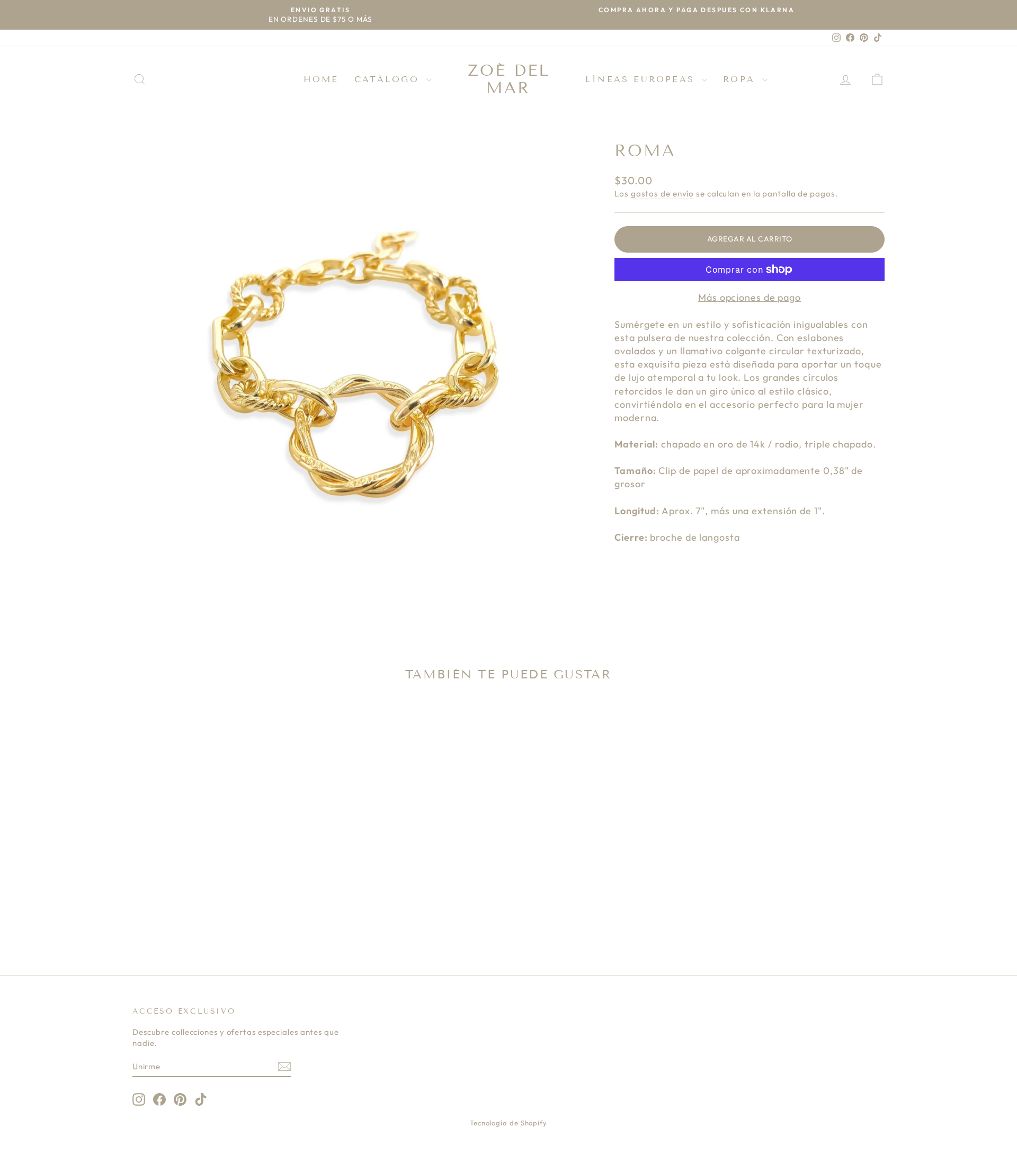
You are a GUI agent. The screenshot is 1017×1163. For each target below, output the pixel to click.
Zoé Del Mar (509, 79)
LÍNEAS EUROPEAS (642, 79)
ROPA (741, 79)
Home (321, 79)
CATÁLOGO (389, 79)
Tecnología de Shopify (508, 1123)
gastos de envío (662, 194)
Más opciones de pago (749, 297)
